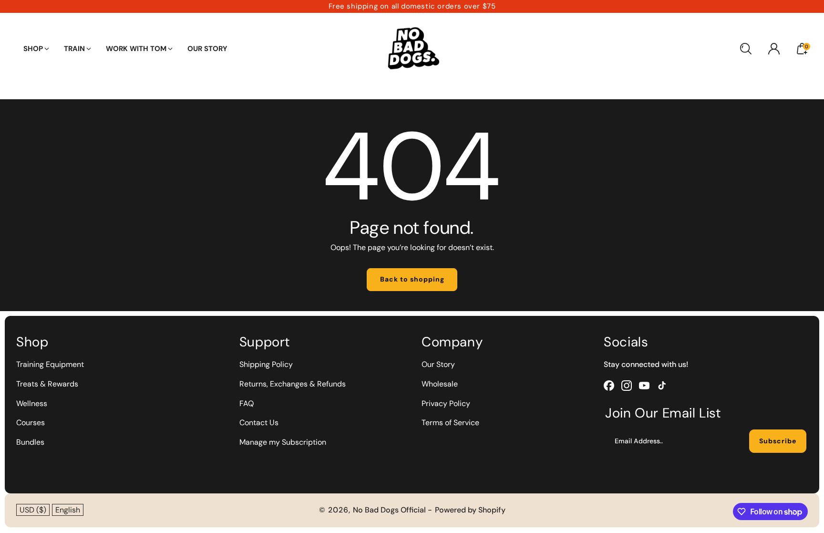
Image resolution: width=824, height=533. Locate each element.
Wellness (31, 403)
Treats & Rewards (47, 384)
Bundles (30, 442)
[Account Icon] (774, 48)
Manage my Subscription (282, 442)
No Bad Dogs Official (390, 510)
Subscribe (777, 441)
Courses (30, 423)
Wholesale (440, 384)
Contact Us (258, 423)
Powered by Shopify (470, 510)
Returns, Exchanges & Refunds (292, 384)
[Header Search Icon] (746, 48)
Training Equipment (50, 364)
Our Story (438, 364)
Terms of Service (450, 423)
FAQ (246, 403)
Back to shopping (412, 279)
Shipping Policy (266, 364)
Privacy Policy (446, 403)
